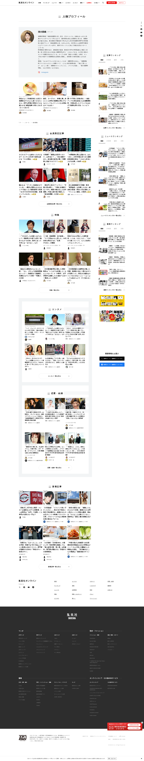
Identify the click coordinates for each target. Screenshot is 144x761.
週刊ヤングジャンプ (41, 638)
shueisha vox (93, 698)
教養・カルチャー (71, 152)
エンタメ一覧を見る (54, 376)
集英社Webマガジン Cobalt (60, 685)
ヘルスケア (93, 585)
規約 (109, 739)
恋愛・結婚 (27, 410)
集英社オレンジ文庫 (59, 688)
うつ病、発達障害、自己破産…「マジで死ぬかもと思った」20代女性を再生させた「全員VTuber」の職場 (55, 239)
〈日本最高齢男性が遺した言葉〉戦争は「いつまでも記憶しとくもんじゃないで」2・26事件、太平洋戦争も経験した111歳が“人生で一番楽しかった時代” (55, 273)
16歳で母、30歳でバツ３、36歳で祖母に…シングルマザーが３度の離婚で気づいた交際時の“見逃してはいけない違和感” (75, 415)
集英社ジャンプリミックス (25, 663)
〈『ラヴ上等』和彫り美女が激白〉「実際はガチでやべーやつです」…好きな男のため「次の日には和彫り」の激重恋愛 (116, 106)
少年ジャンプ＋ (22, 649)
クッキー (74, 638)
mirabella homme (94, 712)
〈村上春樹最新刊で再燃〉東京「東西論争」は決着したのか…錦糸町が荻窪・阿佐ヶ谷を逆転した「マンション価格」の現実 (79, 188)
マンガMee (57, 646)
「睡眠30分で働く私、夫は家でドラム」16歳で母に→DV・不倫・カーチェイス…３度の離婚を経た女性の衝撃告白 (34, 450)
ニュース (54, 2)
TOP (20, 122)
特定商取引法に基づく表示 (119, 739)
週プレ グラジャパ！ (112, 644)
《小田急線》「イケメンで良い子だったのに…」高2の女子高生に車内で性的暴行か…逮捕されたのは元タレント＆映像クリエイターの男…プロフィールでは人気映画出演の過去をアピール (54, 513)
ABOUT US (85, 736)
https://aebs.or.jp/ (39, 740)
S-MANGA (21, 661)
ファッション (93, 598)
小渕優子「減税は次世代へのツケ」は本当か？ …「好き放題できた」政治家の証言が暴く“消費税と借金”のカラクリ (54, 158)
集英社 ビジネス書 (40, 688)
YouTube (141, 32)
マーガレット (57, 641)
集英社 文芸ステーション (24, 691)
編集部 (109, 585)
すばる (20, 685)
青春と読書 (21, 697)
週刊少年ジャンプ (23, 638)
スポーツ (92, 581)
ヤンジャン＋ (39, 644)
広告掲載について (112, 736)
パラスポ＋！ (111, 649)
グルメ (91, 594)
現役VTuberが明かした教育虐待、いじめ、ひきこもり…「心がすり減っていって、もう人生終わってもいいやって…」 (79, 239)
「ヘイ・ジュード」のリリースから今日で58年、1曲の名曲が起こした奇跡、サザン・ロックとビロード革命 (34, 331)
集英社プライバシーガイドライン (98, 736)
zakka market (93, 715)
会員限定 (89, 2)
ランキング (46, 2)
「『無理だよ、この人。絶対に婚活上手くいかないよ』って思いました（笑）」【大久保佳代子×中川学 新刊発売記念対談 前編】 (75, 451)
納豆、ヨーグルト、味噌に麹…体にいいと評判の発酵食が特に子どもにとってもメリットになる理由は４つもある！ (54, 102)
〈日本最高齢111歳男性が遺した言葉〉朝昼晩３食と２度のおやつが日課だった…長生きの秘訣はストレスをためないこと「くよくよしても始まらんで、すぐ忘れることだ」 (79, 274)
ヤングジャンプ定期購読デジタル (44, 641)
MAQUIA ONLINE (94, 646)
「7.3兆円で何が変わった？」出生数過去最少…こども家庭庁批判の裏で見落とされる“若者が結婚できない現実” (54, 415)
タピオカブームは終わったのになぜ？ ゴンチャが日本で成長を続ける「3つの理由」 (30, 157)
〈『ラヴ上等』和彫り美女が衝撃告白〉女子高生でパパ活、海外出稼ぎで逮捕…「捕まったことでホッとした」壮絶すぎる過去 (116, 71)
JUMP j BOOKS (58, 697)
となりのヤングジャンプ (42, 646)
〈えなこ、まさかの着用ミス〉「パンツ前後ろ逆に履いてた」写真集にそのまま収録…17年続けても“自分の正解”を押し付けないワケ (75, 332)
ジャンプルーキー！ (23, 655)
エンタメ (75, 2)
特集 (55, 594)
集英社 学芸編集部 (40, 685)
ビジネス (68, 2)
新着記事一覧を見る (54, 566)
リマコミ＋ (57, 649)
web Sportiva (111, 646)
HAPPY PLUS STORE (95, 695)
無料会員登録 (111, 2)
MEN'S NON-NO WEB (95, 668)
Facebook (141, 29)
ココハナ (74, 641)
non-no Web (93, 641)
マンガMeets (57, 652)
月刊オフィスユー (76, 644)
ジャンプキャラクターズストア (97, 692)
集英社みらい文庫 (76, 685)
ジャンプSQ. (22, 641)
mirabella (92, 709)
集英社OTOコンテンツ (95, 685)
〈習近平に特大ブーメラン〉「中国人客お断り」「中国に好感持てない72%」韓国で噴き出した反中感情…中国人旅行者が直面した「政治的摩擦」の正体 (54, 189)
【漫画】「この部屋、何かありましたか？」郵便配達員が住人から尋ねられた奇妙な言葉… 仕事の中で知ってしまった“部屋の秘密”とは (116, 249)
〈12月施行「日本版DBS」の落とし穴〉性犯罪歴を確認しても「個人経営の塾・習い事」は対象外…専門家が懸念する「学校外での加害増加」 (54, 547)
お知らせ (110, 590)
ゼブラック (21, 652)
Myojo (109, 638)
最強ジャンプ (22, 646)
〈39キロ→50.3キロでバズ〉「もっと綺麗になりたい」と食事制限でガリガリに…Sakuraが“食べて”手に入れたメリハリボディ (34, 362)
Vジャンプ (21, 644)
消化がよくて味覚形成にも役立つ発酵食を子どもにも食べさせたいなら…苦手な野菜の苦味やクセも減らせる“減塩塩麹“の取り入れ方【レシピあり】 (30, 103)
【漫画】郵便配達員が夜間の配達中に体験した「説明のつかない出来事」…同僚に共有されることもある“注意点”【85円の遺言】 (116, 282)
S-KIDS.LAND (75, 688)
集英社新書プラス (40, 694)
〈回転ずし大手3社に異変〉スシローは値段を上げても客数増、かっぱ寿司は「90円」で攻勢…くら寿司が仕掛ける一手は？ (30, 511)
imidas (38, 705)
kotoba (38, 699)
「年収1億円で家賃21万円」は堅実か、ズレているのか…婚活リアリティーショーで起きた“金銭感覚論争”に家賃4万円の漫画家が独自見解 (34, 416)
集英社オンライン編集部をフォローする (113, 358)
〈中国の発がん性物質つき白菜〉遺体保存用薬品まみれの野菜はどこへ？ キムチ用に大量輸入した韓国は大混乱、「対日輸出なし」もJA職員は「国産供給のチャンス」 (79, 548)
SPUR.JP (92, 649)
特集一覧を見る (54, 290)
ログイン (121, 2)
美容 (91, 590)
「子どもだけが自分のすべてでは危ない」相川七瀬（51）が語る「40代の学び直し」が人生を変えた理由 (75, 361)
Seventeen (92, 638)
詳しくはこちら (112, 758)
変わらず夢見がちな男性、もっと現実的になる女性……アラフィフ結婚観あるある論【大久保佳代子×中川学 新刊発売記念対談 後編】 (54, 451)
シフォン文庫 (57, 691)
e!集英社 (38, 702)
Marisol (91, 655)
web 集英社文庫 (22, 694)
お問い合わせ (122, 736)
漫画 (73, 585)
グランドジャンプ (40, 649)
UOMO (91, 671)
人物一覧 (26, 122)
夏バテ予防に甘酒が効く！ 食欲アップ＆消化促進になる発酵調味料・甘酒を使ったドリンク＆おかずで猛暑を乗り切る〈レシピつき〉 (79, 103)
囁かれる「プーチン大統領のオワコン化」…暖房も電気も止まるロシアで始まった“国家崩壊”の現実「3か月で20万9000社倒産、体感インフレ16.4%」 (30, 189)
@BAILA (92, 644)
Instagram (44, 72)
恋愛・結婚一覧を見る (55, 467)
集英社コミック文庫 (23, 666)
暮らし (20, 96)
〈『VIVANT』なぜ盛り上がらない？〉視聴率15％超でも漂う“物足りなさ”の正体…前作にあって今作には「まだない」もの (30, 239)
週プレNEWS (111, 641)
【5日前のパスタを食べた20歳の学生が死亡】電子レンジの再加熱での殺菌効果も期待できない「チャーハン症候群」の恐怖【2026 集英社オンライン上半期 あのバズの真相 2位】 (116, 83)
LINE (141, 36)
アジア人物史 (22, 699)
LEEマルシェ (93, 701)
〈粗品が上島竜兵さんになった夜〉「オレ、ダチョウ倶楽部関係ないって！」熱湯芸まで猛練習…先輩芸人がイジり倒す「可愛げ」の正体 (30, 273)
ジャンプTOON (22, 658)
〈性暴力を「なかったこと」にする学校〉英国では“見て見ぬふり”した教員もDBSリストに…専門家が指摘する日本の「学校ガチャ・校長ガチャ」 (30, 547)
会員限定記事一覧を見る (54, 204)
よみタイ (38, 697)
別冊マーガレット (58, 644)
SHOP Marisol (93, 704)
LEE (91, 652)
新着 (39, 2)
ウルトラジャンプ (40, 652)
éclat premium (93, 707)
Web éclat (92, 658)
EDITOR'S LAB (111, 688)
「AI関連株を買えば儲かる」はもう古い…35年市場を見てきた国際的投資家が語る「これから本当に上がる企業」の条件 (79, 158)
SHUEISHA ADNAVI (112, 685)
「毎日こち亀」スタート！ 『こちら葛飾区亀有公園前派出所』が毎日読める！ (116, 271)
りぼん (55, 638)
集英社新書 (39, 691)
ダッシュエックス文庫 (59, 694)
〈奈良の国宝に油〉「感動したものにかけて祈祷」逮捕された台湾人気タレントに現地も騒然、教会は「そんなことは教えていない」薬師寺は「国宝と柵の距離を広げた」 (79, 513)
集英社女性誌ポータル (95, 665)
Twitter (141, 26)
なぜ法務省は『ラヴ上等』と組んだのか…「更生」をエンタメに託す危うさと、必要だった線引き (54, 361)
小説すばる (21, 688)
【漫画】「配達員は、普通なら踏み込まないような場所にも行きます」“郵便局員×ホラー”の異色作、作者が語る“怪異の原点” (116, 260)
